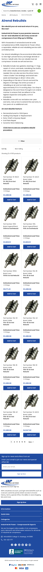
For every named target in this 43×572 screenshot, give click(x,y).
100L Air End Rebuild (30, 228)
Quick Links (5, 514)
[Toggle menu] (40, 4)
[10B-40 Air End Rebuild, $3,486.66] (12, 402)
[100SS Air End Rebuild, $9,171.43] (12, 261)
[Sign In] (36, 4)
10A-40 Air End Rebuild (28, 324)
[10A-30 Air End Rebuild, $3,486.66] (12, 308)
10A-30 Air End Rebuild (8, 324)
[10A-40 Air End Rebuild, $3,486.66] (31, 308)
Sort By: (4, 149)
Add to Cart (11, 200)
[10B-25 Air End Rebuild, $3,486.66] (12, 355)
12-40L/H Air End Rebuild (29, 418)
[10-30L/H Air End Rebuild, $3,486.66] (12, 167)
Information (5, 509)
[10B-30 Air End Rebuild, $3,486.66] (31, 355)
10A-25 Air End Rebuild (28, 277)
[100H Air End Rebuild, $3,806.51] (12, 214)
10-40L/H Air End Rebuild (29, 182)
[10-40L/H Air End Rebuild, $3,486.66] (31, 167)
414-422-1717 (8, 540)
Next (30, 442)
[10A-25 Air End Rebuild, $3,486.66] (31, 261)
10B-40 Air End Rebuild (8, 418)
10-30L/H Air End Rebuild (9, 182)
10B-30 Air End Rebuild (28, 371)
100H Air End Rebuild (10, 228)
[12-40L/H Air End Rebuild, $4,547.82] (31, 402)
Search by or (18, 11)
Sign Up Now (21, 474)
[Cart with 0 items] (33, 4)
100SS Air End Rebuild (11, 276)
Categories (5, 519)
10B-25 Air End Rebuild (8, 371)
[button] (21, 141)
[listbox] (27, 148)
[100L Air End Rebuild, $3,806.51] (31, 214)
